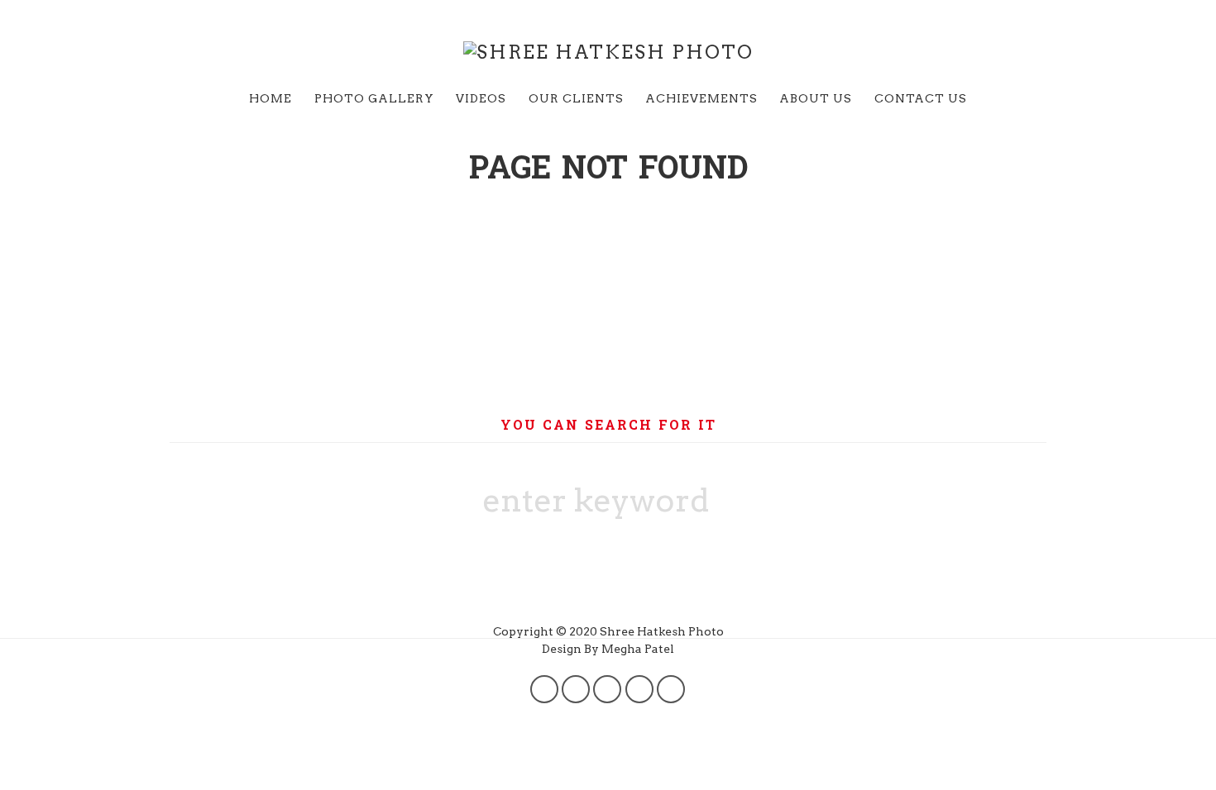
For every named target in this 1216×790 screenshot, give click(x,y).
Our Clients (576, 98)
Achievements (701, 98)
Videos (481, 98)
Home (270, 98)
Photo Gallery (374, 98)
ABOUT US (815, 98)
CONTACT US (920, 98)
